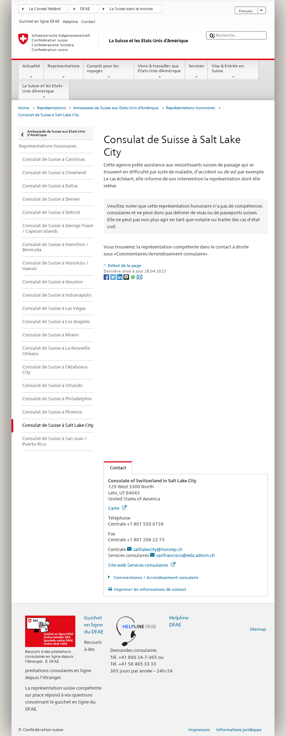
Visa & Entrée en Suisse (228, 68)
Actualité (31, 65)
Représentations (63, 65)
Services (196, 65)
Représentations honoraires (190, 108)
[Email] (139, 276)
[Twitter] (113, 276)
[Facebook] (107, 276)
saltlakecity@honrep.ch (157, 549)
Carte (114, 508)
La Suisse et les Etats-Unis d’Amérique (42, 88)
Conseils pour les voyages (103, 68)
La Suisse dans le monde (131, 9)
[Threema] (126, 276)
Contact (115, 467)
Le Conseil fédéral (45, 9)
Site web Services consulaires (138, 565)
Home (23, 108)
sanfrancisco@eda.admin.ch (185, 555)
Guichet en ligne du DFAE (94, 624)
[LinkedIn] (120, 276)
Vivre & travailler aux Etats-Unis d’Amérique (159, 68)
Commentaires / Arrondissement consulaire (155, 577)
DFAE (85, 9)
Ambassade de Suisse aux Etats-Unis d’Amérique (115, 108)
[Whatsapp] (133, 276)
